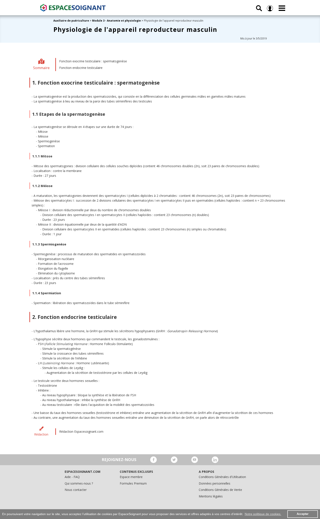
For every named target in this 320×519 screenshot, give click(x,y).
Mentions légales (211, 496)
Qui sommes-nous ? (79, 483)
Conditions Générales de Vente (220, 490)
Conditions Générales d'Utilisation (222, 477)
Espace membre (131, 477)
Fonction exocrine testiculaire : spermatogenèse (93, 61)
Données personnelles (214, 483)
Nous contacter (76, 490)
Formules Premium (133, 483)
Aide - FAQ (72, 477)
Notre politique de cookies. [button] (263, 514)
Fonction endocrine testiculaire (81, 68)
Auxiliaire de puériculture (71, 20)
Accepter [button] (302, 514)
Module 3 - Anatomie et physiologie (116, 20)
